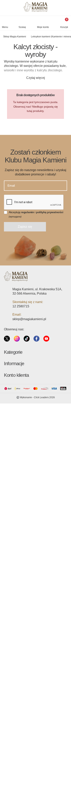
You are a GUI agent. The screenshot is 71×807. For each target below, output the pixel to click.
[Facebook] (36, 338)
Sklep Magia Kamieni (14, 36)
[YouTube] (46, 338)
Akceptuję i (36, 214)
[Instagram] (17, 338)
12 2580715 (20, 306)
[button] (22, 24)
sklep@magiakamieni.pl (29, 319)
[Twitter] (7, 338)
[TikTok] (27, 338)
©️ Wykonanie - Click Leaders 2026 (35, 397)
